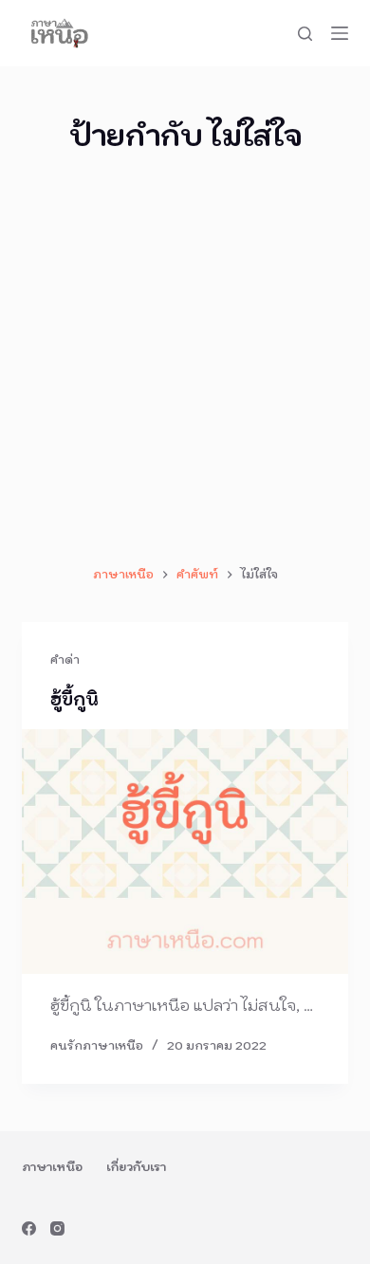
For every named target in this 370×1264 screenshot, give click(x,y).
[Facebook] (29, 1228)
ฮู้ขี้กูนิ (74, 699)
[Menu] (339, 33)
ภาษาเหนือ (52, 1167)
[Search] (305, 34)
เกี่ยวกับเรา (136, 1167)
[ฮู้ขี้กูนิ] (184, 851)
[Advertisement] (185, 360)
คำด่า (65, 659)
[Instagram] (57, 1228)
